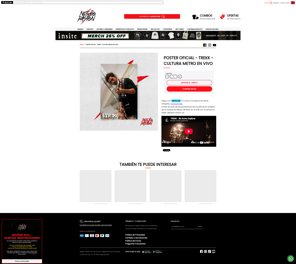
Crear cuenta (285, 3)
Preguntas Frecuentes (135, 243)
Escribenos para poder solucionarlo (96, 225)
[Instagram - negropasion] (209, 45)
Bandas (80, 29)
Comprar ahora (189, 89)
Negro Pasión (142, 29)
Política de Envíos (133, 240)
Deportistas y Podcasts (125, 29)
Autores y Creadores (105, 29)
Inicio (82, 44)
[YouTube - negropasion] (214, 45)
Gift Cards (180, 29)
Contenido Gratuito (194, 29)
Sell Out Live (155, 29)
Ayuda (266, 3)
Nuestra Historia (212, 29)
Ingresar (276, 3)
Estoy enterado (22, 261)
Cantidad (168, 73)
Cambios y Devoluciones (136, 237)
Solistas (90, 29)
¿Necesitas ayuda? (92, 221)
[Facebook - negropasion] (205, 45)
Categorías (167, 29)
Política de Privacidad (135, 234)
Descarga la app (132, 251)
